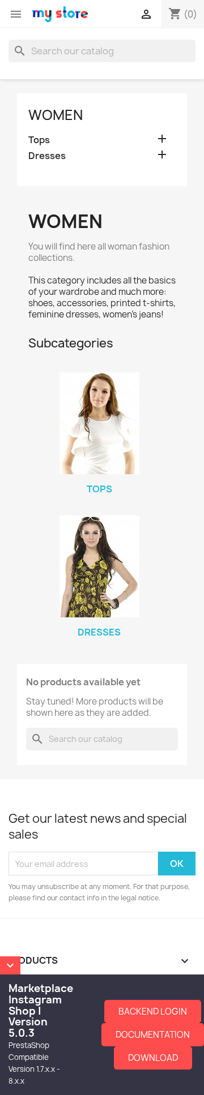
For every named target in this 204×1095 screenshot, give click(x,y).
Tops (39, 140)
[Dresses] (99, 566)
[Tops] (99, 423)
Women (55, 114)
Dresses (47, 156)
